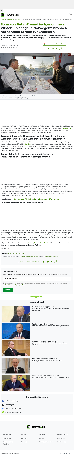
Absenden (8, 290)
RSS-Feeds (42, 435)
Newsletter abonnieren (13, 412)
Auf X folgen (9, 405)
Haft (9, 253)
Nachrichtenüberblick (46, 442)
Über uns (24, 438)
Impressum (7, 435)
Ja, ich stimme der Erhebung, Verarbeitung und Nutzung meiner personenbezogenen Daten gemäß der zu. (36, 284)
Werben (23, 435)
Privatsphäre (61, 442)
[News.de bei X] (69, 453)
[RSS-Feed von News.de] (72, 453)
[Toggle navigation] (71, 14)
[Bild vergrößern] (72, 54)
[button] (54, 44)
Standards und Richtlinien (8, 443)
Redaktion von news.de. (51, 256)
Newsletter (24, 442)
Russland (21, 253)
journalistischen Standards (30, 256)
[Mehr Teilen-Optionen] (60, 48)
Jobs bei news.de (62, 435)
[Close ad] (1, 10)
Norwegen (15, 253)
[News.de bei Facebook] (67, 453)
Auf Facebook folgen (12, 401)
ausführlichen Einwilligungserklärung (14, 285)
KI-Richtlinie (61, 438)
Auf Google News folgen (13, 408)
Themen (41, 438)
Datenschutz (7, 438)
